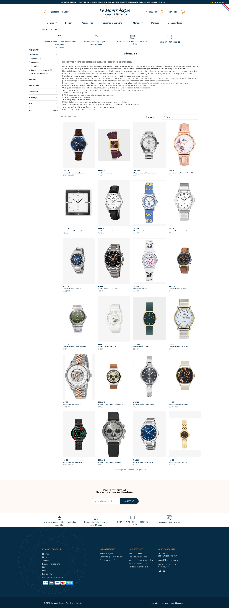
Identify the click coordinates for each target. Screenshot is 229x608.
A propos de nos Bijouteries (172, 603)
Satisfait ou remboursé (138, 563)
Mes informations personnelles (141, 560)
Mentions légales (106, 553)
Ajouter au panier (79, 173)
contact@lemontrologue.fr (168, 560)
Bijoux (44, 557)
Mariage (45, 567)
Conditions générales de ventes (112, 557)
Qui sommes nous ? (107, 560)
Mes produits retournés (138, 557)
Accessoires (47, 560)
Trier (168, 117)
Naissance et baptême (51, 564)
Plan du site (153, 603)
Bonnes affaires (48, 574)
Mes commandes (135, 553)
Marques (45, 570)
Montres (45, 554)
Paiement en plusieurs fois (139, 567)
